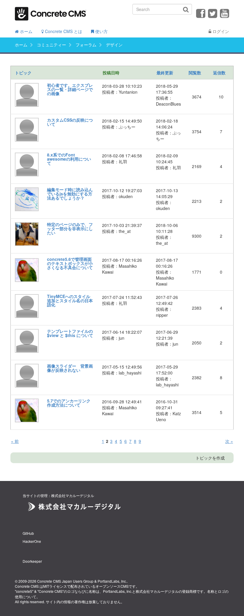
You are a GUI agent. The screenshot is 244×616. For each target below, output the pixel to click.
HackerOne (32, 541)
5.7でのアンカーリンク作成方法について (68, 403)
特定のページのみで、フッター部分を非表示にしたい (70, 228)
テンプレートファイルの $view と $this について (70, 333)
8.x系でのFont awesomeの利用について (69, 159)
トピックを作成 (210, 458)
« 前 (15, 441)
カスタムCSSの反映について (70, 122)
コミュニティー (51, 45)
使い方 (101, 31)
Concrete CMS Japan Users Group (65, 581)
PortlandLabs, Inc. (112, 581)
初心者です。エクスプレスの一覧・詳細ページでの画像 (70, 89)
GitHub (28, 533)
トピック (23, 73)
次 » (229, 441)
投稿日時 (111, 73)
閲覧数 (195, 73)
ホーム (25, 31)
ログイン (220, 31)
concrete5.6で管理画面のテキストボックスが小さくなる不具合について (70, 263)
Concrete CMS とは (63, 31)
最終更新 (165, 73)
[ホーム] (50, 11)
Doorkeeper (32, 561)
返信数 (219, 73)
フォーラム (86, 45)
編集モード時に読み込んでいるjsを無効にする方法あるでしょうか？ (70, 193)
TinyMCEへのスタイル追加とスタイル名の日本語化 (70, 300)
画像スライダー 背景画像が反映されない (70, 368)
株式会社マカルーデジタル (157, 591)
